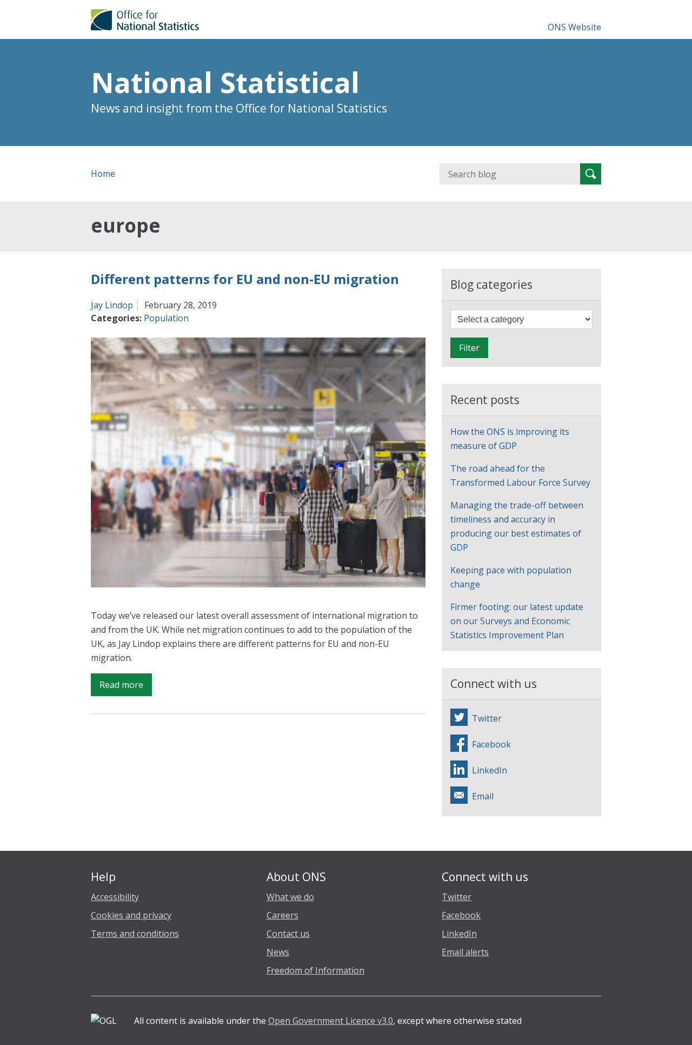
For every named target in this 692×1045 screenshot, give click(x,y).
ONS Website (574, 27)
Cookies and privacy (131, 915)
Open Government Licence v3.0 (330, 1021)
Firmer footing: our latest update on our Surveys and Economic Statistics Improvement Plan (516, 621)
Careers (282, 915)
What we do (290, 897)
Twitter (456, 897)
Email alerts (465, 952)
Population (166, 318)
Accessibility (115, 897)
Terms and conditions (135, 934)
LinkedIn (459, 934)
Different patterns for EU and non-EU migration (245, 279)
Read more (125, 687)
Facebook (461, 915)
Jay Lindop (112, 305)
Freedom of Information (315, 970)
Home (103, 174)
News (278, 952)
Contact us (288, 934)
